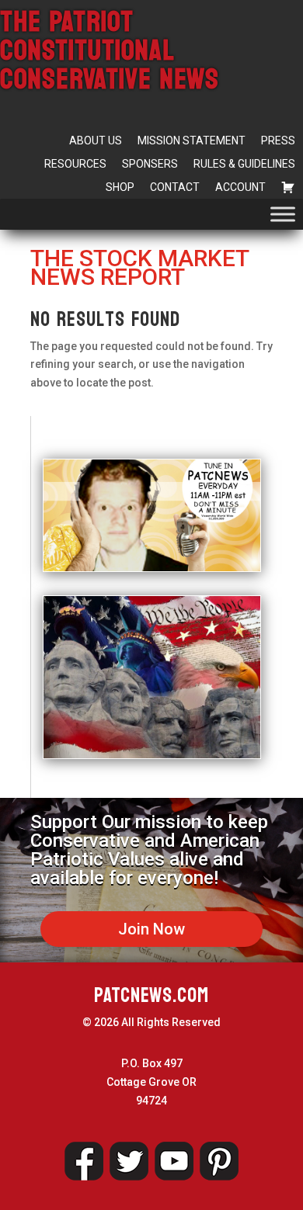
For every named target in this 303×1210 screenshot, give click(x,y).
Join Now (151, 929)
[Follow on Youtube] (174, 1161)
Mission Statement (192, 140)
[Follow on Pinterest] (219, 1161)
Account (240, 187)
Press (278, 140)
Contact (175, 187)
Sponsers (150, 164)
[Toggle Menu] (282, 213)
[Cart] (288, 187)
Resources (75, 164)
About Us (95, 140)
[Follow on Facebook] (83, 1161)
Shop (120, 187)
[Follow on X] (129, 1161)
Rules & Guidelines (244, 164)
